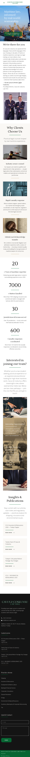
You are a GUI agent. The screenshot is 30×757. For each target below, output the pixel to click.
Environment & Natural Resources (10, 701)
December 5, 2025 (4, 663)
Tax (2, 707)
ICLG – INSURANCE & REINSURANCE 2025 (11, 661)
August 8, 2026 (4, 642)
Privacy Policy (5, 756)
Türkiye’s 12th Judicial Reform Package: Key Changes (14, 654)
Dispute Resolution (6, 694)
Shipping (3, 678)
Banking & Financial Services (8, 688)
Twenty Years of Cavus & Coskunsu (10, 647)
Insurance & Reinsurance (7, 681)
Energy (3, 697)
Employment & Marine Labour (9, 684)
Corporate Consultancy (7, 691)
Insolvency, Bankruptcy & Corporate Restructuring (14, 704)
